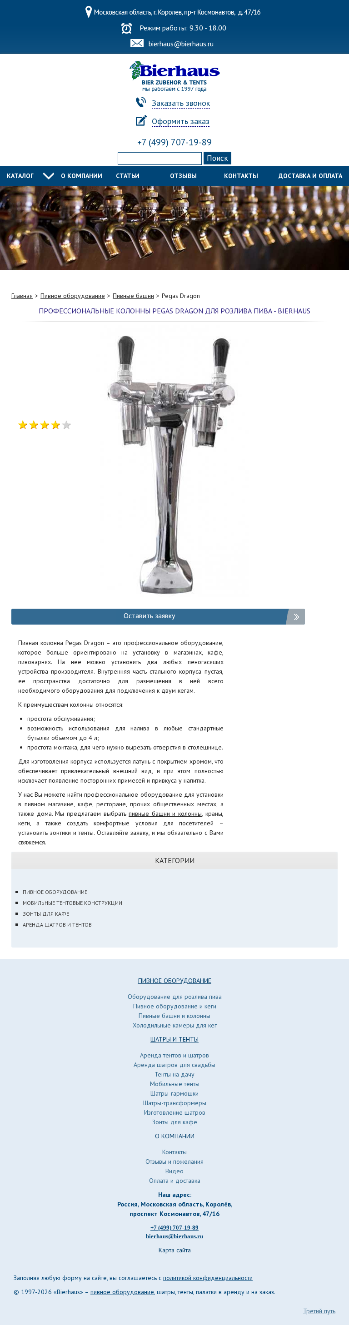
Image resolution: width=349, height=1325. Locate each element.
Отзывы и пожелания (174, 1161)
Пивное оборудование (55, 891)
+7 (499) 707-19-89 (174, 142)
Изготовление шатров (174, 1112)
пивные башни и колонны (165, 813)
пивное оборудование (122, 1292)
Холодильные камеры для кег (175, 1025)
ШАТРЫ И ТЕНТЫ (174, 1039)
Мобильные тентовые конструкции (72, 902)
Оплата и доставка (174, 1180)
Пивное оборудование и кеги (174, 1006)
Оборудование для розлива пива (175, 997)
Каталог (20, 176)
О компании (81, 176)
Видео (174, 1171)
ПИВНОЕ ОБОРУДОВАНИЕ (174, 981)
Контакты (241, 176)
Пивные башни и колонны (174, 1016)
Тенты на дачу (174, 1074)
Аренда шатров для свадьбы (174, 1065)
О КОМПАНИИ (174, 1136)
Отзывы (183, 176)
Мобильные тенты (174, 1084)
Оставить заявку (149, 615)
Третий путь (319, 1311)
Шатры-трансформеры (174, 1103)
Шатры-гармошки (174, 1093)
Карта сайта (175, 1250)
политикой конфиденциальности (208, 1278)
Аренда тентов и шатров (174, 1055)
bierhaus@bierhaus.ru (181, 43)
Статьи (128, 176)
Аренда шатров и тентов (57, 924)
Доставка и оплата (310, 176)
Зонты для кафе (46, 913)
